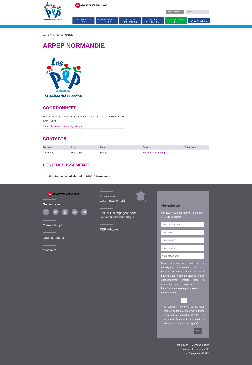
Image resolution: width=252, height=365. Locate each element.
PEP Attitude (109, 229)
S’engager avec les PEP (106, 21)
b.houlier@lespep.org (153, 152)
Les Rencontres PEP (176, 21)
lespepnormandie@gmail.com (66, 126)
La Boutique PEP (199, 21)
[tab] (126, 176)
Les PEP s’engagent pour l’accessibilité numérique (118, 215)
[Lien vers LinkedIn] (75, 212)
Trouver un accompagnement (112, 198)
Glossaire (49, 250)
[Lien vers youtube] (65, 212)
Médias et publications (130, 21)
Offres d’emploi (53, 225)
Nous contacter (53, 238)
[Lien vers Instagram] (84, 212)
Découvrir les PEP (83, 21)
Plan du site (182, 345)
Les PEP (47, 35)
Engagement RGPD (198, 353)
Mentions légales (200, 345)
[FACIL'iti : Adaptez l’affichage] (140, 5)
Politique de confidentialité (195, 349)
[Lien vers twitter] (55, 212)
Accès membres (175, 12)
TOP (245, 360)
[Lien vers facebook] (46, 212)
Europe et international (153, 21)
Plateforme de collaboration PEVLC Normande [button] (79, 176)
